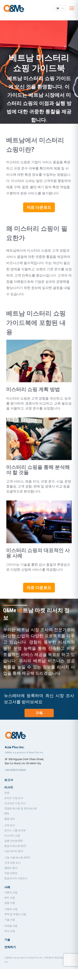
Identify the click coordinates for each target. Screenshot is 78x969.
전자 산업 (9, 931)
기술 (7, 939)
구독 (39, 712)
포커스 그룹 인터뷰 (15, 830)
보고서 (8, 779)
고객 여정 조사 (12, 862)
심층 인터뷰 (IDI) (13, 840)
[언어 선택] (59, 8)
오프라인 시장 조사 (15, 803)
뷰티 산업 (9, 897)
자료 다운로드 (39, 207)
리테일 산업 (10, 925)
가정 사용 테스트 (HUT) (17, 857)
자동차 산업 (10, 892)
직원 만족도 (10, 873)
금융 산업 (9, 902)
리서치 (8, 787)
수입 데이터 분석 (13, 851)
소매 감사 (9, 825)
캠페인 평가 (10, 868)
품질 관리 (9, 818)
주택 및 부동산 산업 (15, 914)
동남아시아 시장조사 (15, 878)
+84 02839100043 (15, 770)
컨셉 (6, 792)
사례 (7, 887)
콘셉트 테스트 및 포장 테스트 (20, 808)
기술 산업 (9, 919)
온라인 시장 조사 (13, 798)
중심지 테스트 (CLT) (15, 846)
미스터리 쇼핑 (12, 835)
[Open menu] (71, 8)
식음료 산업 (10, 909)
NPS (6, 813)
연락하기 (10, 947)
